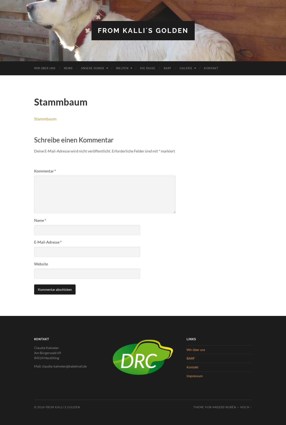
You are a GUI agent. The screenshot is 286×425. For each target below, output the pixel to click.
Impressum (195, 376)
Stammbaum (45, 118)
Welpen (122, 68)
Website (41, 264)
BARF (167, 68)
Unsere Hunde (92, 68)
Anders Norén (224, 407)
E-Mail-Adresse (48, 242)
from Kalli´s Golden (143, 30)
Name (40, 220)
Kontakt (211, 68)
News (68, 68)
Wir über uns (44, 68)
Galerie (186, 68)
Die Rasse (147, 68)
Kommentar (45, 171)
